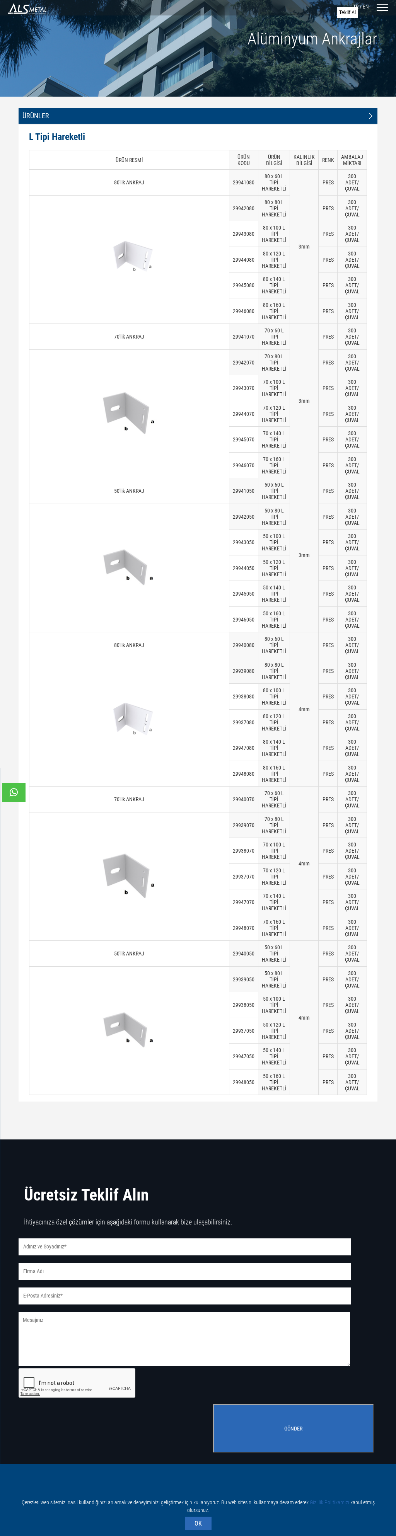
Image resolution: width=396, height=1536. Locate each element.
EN (366, 6)
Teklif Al (347, 12)
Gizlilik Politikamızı (329, 1502)
